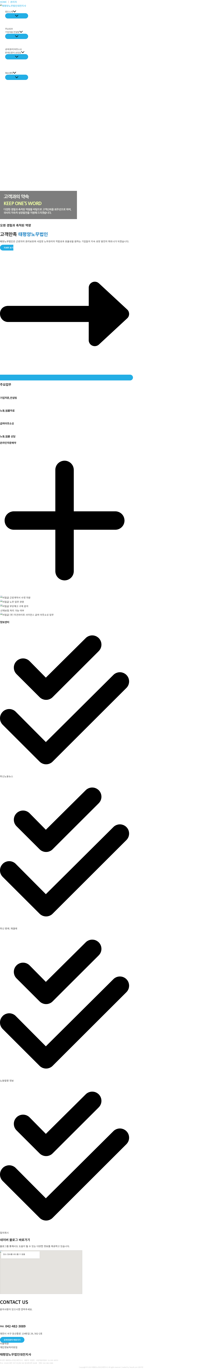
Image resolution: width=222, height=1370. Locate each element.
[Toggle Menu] (16, 15)
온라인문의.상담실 (13, 52)
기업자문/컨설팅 (12, 31)
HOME (3, 1)
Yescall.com (133, 1367)
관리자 (13, 1)
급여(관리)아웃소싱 (13, 49)
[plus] (64, 593)
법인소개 (9, 11)
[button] (14, 11)
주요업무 (9, 28)
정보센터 (9, 72)
